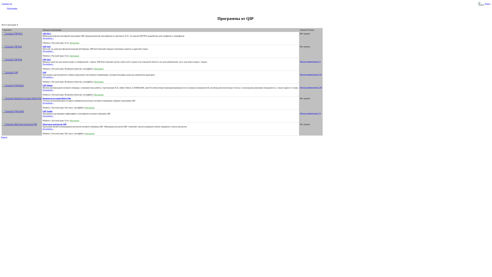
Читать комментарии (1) (310, 62)
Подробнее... (48, 38)
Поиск (487, 4)
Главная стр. (7, 4)
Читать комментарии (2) (310, 113)
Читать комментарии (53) (311, 74)
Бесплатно (74, 43)
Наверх (4, 137)
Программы (12, 8)
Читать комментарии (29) (311, 87)
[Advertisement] (480, 45)
